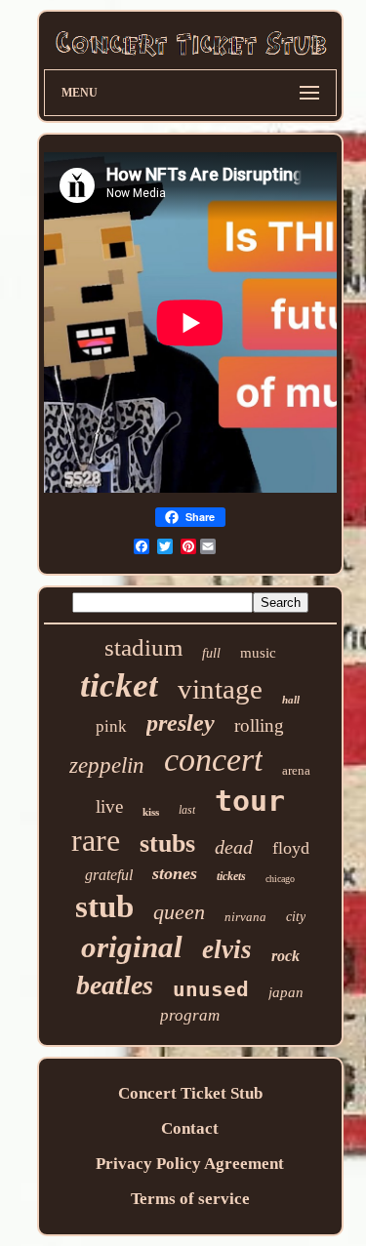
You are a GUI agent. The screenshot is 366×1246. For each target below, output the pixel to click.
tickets (231, 876)
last (187, 810)
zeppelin (106, 765)
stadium (143, 647)
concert (213, 760)
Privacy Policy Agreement (190, 1163)
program (190, 1015)
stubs (167, 843)
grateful (109, 874)
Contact (190, 1128)
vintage (220, 688)
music (258, 653)
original (132, 947)
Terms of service (190, 1198)
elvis (227, 949)
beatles (114, 985)
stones (174, 873)
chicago (280, 878)
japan (286, 992)
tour (250, 801)
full (211, 653)
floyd (290, 848)
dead (234, 847)
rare (95, 840)
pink (111, 726)
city (295, 916)
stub (104, 906)
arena (296, 770)
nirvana (245, 916)
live (109, 806)
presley (180, 723)
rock (285, 955)
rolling (259, 725)
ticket (119, 685)
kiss (150, 812)
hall (291, 699)
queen (179, 912)
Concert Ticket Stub (190, 1093)
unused (211, 989)
